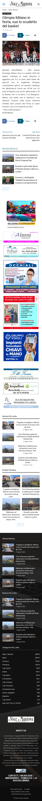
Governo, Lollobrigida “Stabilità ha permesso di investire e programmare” (26, 180)
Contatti (27, 789)
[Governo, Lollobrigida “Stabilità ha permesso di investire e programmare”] (8, 180)
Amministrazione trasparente (21, 794)
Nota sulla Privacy (16, 789)
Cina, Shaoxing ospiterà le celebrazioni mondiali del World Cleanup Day (26, 158)
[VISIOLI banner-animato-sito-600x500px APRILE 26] (21, 360)
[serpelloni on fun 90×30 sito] (21, 393)
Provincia (6, 486)
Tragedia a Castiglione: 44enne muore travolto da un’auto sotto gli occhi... (27, 425)
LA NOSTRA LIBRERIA (25, 779)
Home (4, 10)
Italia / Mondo (13, 10)
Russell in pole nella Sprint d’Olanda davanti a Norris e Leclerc (27, 169)
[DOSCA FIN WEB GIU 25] (21, 292)
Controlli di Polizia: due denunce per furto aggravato (31, 137)
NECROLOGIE (26, 775)
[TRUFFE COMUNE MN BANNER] (21, 328)
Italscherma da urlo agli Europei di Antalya (11, 136)
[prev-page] (3, 188)
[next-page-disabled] (7, 188)
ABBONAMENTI (12, 778)
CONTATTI (13, 775)
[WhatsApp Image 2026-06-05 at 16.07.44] (21, 228)
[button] (3, 4)
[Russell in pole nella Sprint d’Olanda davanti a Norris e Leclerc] (8, 169)
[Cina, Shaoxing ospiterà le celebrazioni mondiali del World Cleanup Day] (8, 158)
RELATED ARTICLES (10, 149)
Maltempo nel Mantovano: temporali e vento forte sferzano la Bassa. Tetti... (27, 448)
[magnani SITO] (21, 242)
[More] (35, 35)
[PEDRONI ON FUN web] (21, 256)
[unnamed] (21, 407)
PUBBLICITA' (27, 778)
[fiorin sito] (21, 379)
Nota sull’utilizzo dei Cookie (20, 792)
